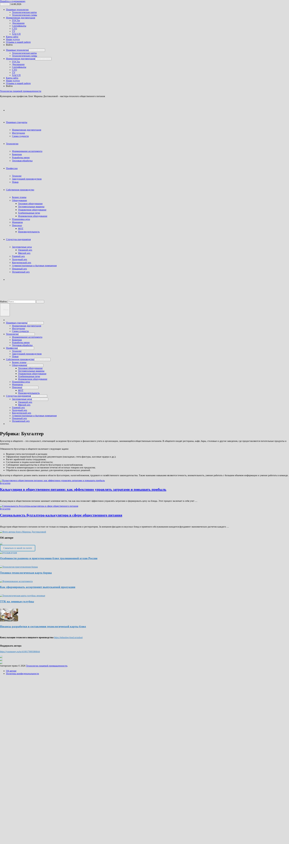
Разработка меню (21, 157)
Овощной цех (25, 250)
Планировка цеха (21, 219)
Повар (15, 182)
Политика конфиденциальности (22, 673)
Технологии (12, 143)
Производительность (29, 231)
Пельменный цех (21, 272)
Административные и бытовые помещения (34, 265)
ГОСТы (16, 20)
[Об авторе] (23, 532)
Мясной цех (24, 253)
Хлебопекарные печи (29, 213)
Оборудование (19, 200)
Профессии (12, 168)
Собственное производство (20, 189)
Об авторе (11, 671)
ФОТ (20, 228)
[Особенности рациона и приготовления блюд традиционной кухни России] (8, 552)
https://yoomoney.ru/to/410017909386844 (20, 651)
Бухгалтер (5, 483)
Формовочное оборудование (32, 216)
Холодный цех (19, 259)
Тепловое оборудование (30, 203)
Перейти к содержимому (12, 1)
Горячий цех (18, 256)
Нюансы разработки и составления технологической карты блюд (43, 626)
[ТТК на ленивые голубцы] (22, 595)
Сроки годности (20, 136)
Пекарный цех (19, 268)
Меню (6, 310)
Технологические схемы (24, 15)
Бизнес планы (19, 197)
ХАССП (16, 34)
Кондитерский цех (21, 262)
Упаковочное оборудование (32, 209)
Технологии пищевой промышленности (20, 91)
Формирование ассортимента (27, 151)
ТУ (13, 31)
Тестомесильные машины (31, 206)
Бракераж (17, 154)
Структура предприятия (18, 239)
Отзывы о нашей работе (18, 42)
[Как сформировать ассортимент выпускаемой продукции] (16, 581)
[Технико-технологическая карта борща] (19, 567)
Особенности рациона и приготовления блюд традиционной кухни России (48, 558)
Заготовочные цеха (22, 247)
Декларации (18, 23)
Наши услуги (13, 39)
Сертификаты (19, 26)
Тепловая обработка (22, 160)
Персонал (17, 225)
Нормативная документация (20, 17)
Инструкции (18, 133)
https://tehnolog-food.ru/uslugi (68, 637)
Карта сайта (12, 36)
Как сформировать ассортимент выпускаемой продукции (37, 587)
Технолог (17, 176)
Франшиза (17, 222)
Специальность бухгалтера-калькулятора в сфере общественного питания (61, 515)
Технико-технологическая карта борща (26, 572)
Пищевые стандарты (16, 122)
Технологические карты (24, 12)
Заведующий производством (27, 179)
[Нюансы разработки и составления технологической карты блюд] (9, 620)
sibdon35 (23, 543)
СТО (14, 28)
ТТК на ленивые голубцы (17, 601)
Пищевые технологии (17, 9)
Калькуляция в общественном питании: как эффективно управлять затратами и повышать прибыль (83, 489)
